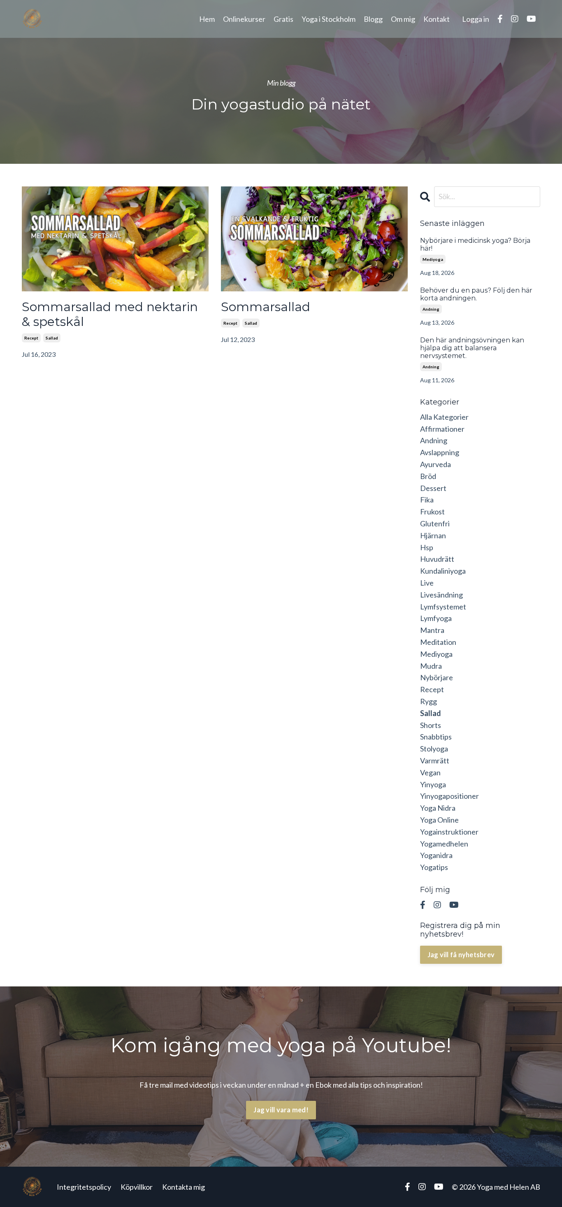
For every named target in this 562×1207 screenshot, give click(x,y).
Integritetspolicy (84, 1186)
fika (427, 499)
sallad (52, 337)
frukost (432, 511)
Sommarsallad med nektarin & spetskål (110, 314)
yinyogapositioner (449, 795)
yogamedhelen (444, 843)
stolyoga (434, 748)
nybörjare (436, 677)
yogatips (434, 867)
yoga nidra (437, 807)
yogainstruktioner (449, 831)
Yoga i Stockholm (328, 18)
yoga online (439, 819)
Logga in (475, 18)
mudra (431, 665)
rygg (428, 701)
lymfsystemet (443, 606)
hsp (426, 547)
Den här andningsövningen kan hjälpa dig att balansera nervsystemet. (472, 348)
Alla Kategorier (444, 416)
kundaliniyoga (443, 570)
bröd (428, 476)
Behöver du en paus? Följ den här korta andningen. (476, 294)
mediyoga (433, 259)
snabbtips (436, 736)
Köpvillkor (137, 1186)
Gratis (283, 18)
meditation (438, 642)
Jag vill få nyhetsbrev (461, 954)
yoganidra (436, 855)
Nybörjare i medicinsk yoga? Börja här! (475, 244)
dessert (433, 488)
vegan (430, 772)
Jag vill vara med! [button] (281, 1110)
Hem (207, 18)
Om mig (403, 18)
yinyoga (433, 784)
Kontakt (436, 18)
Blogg (373, 18)
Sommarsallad (265, 307)
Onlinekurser (244, 18)
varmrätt (434, 760)
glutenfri (435, 523)
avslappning (439, 452)
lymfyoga (436, 618)
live (427, 582)
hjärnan (433, 535)
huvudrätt (437, 558)
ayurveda (435, 464)
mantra (432, 630)
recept (31, 337)
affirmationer (442, 428)
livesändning (441, 594)
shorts (430, 725)
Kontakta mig (183, 1186)
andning (431, 309)
